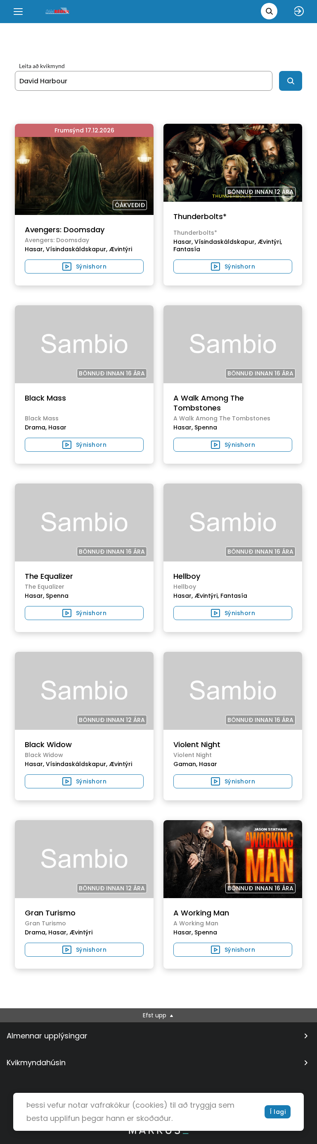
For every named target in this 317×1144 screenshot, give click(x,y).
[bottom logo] (158, 1132)
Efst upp (155, 1015)
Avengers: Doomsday (64, 229)
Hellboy (186, 576)
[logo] (57, 11)
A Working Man (201, 913)
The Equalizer (49, 576)
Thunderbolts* (200, 216)
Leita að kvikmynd (42, 66)
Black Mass (45, 398)
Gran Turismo (50, 913)
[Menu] (18, 12)
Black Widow (48, 744)
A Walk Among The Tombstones (208, 403)
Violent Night (196, 744)
